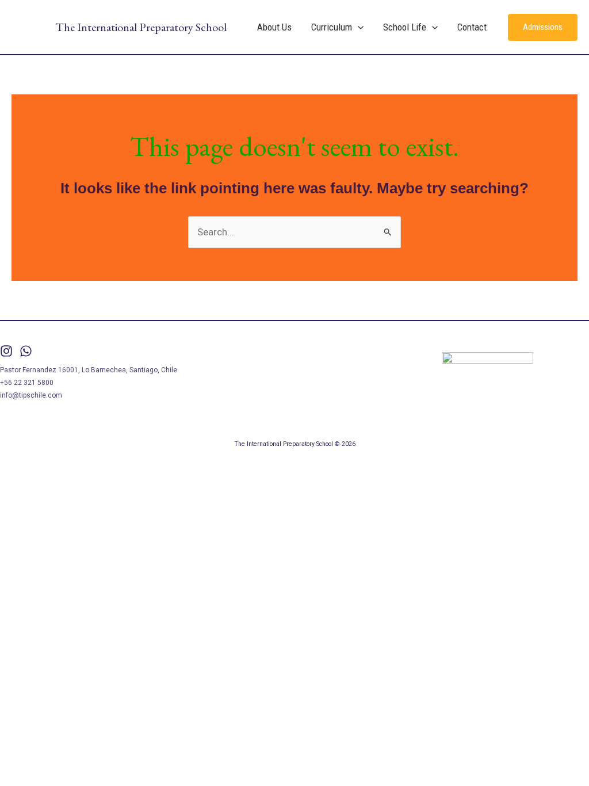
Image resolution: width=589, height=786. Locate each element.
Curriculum (331, 27)
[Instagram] (6, 351)
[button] (358, 27)
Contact (472, 27)
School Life (404, 27)
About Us (274, 27)
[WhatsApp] (26, 351)
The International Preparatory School (141, 27)
